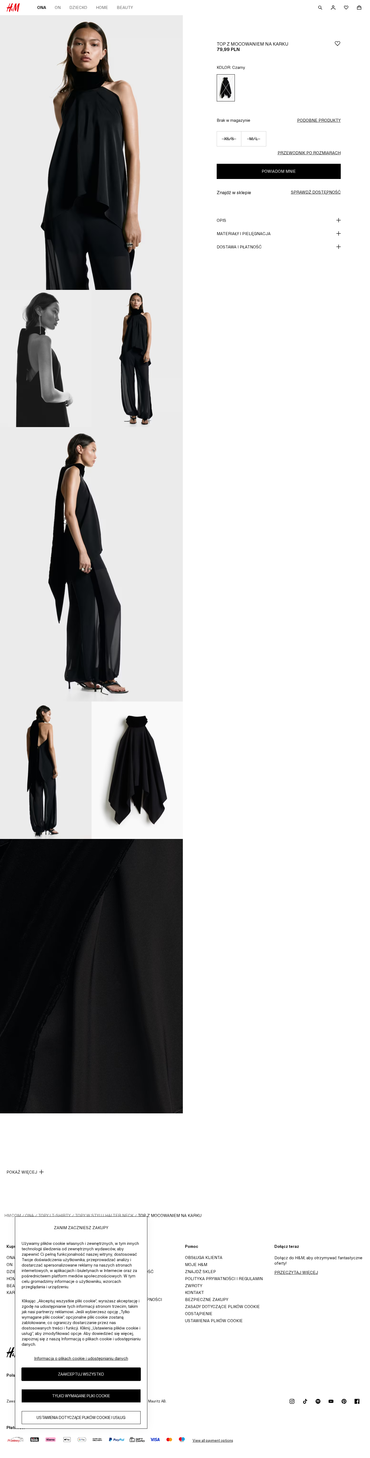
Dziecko (78, 7)
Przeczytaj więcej (296, 1272)
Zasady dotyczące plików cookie (222, 1306)
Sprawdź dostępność (316, 192)
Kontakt (194, 1292)
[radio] (226, 87)
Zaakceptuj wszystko (81, 1374)
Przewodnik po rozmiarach (309, 152)
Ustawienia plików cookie (214, 1320)
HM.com (12, 1215)
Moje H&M (196, 1264)
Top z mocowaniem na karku (170, 1215)
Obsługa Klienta (203, 1257)
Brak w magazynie (233, 120)
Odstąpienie (198, 1313)
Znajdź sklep (200, 1271)
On (58, 7)
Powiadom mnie (279, 171)
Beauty (125, 7)
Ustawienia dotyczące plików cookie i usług (81, 1417)
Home (102, 7)
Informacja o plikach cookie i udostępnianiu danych (81, 1358)
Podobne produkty (319, 120)
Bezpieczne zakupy (206, 1299)
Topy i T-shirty (54, 1215)
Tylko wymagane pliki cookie (81, 1396)
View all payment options (213, 1440)
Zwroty (193, 1285)
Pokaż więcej (22, 1172)
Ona (41, 7)
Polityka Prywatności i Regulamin (224, 1278)
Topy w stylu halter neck (104, 1215)
